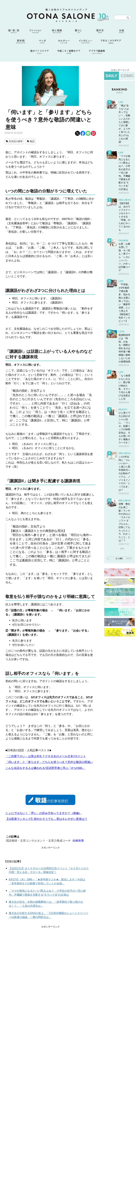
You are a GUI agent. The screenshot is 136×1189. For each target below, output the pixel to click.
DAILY (111, 75)
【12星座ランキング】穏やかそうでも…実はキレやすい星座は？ (46, 819)
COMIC (127, 75)
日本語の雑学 (16, 141)
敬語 (32, 141)
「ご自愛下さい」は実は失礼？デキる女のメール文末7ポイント (45, 756)
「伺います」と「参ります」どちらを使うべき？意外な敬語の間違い (49, 762)
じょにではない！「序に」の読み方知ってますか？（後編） (43, 813)
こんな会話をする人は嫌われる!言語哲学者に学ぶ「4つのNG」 (45, 768)
